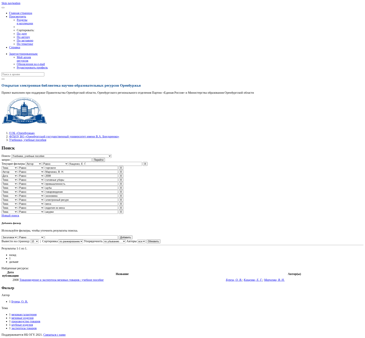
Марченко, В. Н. (274, 279)
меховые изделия (22, 318)
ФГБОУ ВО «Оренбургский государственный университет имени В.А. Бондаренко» (64, 136)
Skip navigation (11, 3)
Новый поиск (10, 215)
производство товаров (25, 321)
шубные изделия (22, 324)
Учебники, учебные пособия (27, 139)
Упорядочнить (93, 241)
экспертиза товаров (24, 328)
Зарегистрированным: (23, 53)
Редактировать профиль (32, 67)
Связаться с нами (54, 334)
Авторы (131, 241)
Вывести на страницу (16, 241)
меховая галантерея (23, 314)
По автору (23, 37)
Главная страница (20, 13)
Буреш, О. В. (234, 279)
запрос (6, 159)
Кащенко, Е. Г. (253, 279)
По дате (22, 33)
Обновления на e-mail (31, 64)
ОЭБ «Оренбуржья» (22, 133)
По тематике (25, 44)
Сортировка (50, 241)
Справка (14, 47)
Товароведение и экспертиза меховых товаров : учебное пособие (61, 279)
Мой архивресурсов (24, 59)
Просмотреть (17, 16)
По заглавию (25, 40)
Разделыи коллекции (25, 21)
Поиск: (6, 155)
